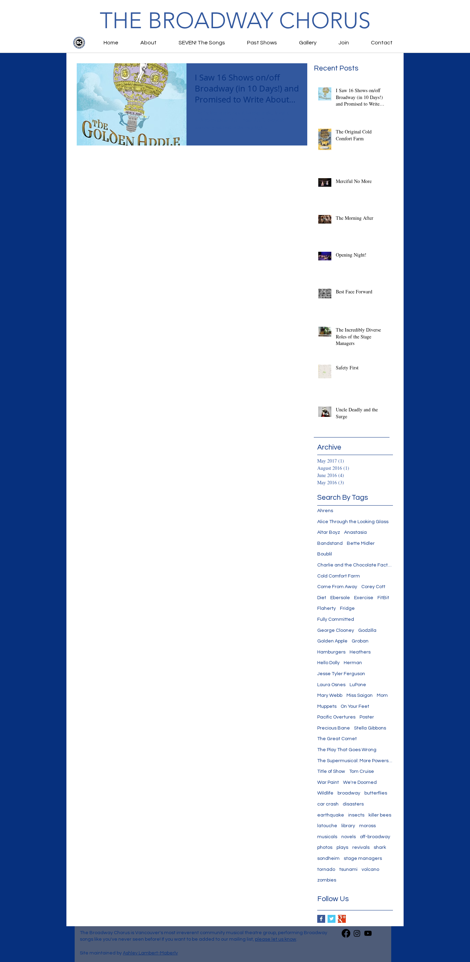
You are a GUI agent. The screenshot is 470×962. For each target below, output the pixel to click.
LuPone (358, 684)
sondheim (328, 858)
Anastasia (355, 532)
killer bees (379, 815)
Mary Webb (329, 695)
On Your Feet (355, 706)
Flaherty (326, 608)
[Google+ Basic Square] (342, 919)
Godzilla (367, 630)
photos (324, 847)
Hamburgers (331, 652)
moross (367, 825)
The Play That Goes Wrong (346, 749)
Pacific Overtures (336, 717)
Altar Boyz (328, 532)
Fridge (347, 608)
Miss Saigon (359, 695)
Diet (321, 597)
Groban (360, 641)
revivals (361, 847)
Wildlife (325, 793)
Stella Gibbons (370, 728)
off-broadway (375, 836)
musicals (327, 836)
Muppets (327, 706)
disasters (353, 804)
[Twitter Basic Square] (331, 919)
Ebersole (340, 597)
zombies (326, 880)
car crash (328, 804)
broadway (349, 793)
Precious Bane (333, 728)
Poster (367, 717)
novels (348, 836)
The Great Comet (337, 738)
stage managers (363, 858)
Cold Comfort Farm (338, 576)
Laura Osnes (331, 684)
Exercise (363, 597)
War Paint (328, 782)
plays (342, 847)
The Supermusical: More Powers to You (355, 760)
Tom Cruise (361, 771)
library (348, 825)
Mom (382, 695)
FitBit (383, 597)
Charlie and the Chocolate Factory (355, 565)
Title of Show (331, 771)
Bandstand (330, 543)
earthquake (330, 815)
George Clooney (335, 630)
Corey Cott (373, 586)
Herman (353, 662)
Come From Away (337, 586)
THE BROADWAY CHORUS (235, 20)
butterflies (375, 793)
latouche (327, 825)
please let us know (275, 939)
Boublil (324, 554)
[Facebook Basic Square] (321, 919)
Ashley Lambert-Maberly (150, 953)
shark (380, 847)
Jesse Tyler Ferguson (341, 673)
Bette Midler (361, 543)
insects (356, 815)
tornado (326, 869)
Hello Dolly (328, 662)
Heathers (360, 652)
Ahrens (325, 510)
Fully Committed (335, 619)
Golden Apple (332, 641)
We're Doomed (360, 782)
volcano (370, 869)
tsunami (348, 869)
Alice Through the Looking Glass (352, 521)
